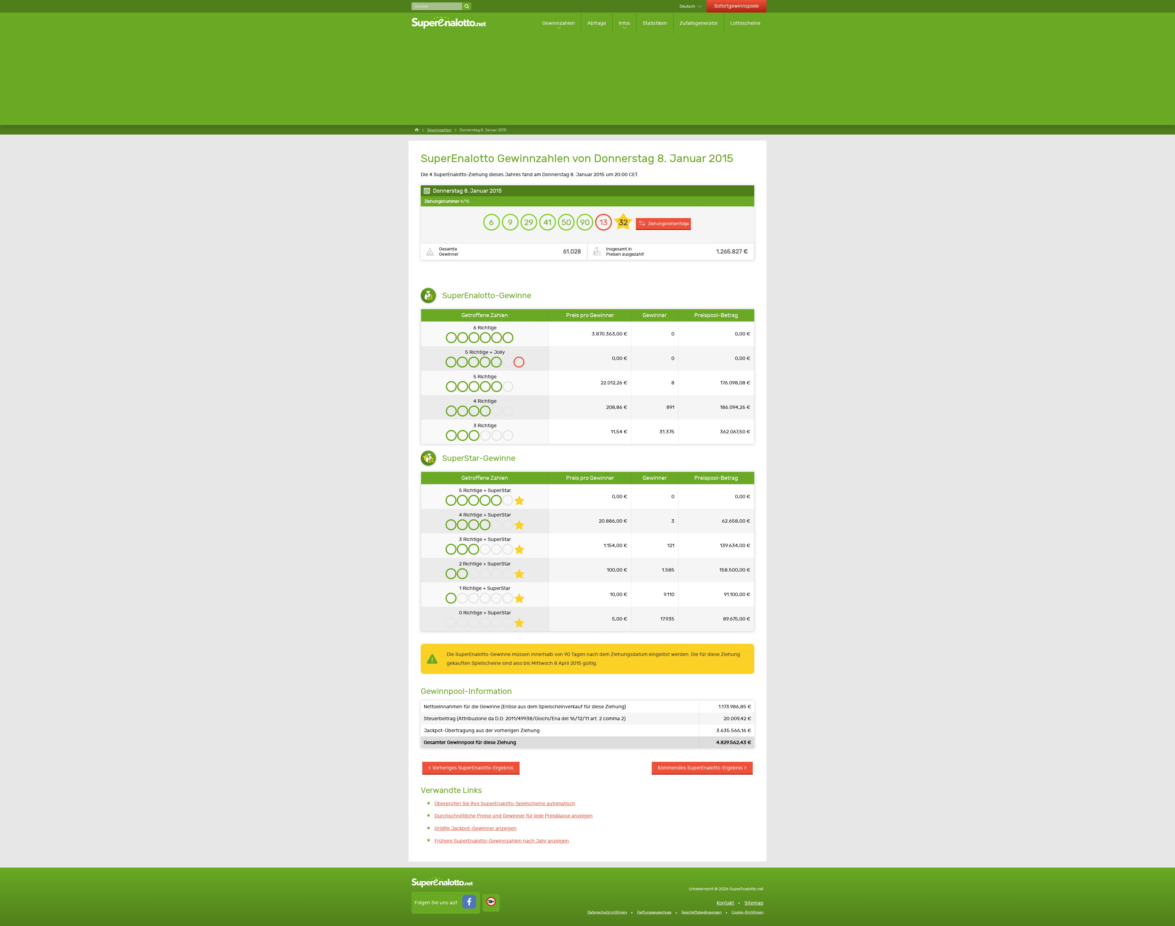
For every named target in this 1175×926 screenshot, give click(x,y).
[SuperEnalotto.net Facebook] (469, 907)
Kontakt (725, 903)
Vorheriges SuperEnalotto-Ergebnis (472, 768)
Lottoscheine (745, 23)
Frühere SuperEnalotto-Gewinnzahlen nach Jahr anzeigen (502, 841)
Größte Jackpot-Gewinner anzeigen (476, 828)
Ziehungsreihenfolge (668, 223)
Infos (624, 23)
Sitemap (753, 903)
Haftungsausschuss (654, 912)
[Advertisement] (589, 79)
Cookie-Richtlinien (747, 912)
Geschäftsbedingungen (701, 912)
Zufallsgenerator (699, 23)
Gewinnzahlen (558, 23)
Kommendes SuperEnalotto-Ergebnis (700, 768)
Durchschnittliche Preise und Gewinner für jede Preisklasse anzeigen (514, 816)
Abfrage (597, 23)
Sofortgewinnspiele (736, 6)
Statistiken (655, 23)
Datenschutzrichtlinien (607, 912)
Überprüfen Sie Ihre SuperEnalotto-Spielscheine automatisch (505, 803)
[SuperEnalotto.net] (453, 23)
